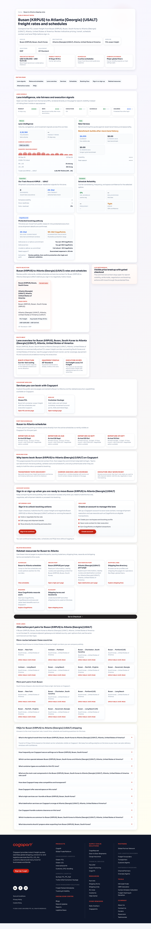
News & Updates (61, 904)
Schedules (73, 81)
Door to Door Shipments (97, 854)
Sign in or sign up (99, 81)
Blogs (58, 901)
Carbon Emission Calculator (128, 890)
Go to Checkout (74, 617)
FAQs (35, 86)
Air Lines (92, 890)
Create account (87, 532)
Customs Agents (124, 863)
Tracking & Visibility (63, 891)
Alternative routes (23, 86)
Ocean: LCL (60, 863)
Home (20, 12)
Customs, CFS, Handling (64, 869)
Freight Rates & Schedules (65, 888)
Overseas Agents (124, 874)
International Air (61, 866)
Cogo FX (92, 871)
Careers (121, 911)
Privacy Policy (17, 899)
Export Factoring (95, 868)
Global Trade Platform (63, 851)
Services (63, 81)
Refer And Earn (94, 906)
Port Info (92, 881)
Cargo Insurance (95, 856)
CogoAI (58, 848)
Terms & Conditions (19, 896)
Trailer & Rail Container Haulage (67, 880)
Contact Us (122, 908)
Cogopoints (93, 909)
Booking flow (84, 81)
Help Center (93, 896)
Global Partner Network (126, 848)
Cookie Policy (17, 903)
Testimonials (122, 917)
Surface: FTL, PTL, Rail (63, 877)
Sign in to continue (27, 532)
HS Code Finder (123, 884)
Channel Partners (124, 871)
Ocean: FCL (60, 860)
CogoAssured (94, 851)
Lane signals (21, 81)
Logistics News (61, 910)
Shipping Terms (94, 884)
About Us (121, 905)
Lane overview (52, 81)
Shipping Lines (94, 887)
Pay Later (92, 865)
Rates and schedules (36, 81)
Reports (58, 907)
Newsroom (122, 914)
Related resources (114, 81)
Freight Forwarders (125, 857)
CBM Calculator (123, 887)
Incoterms (92, 893)
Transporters (122, 860)
